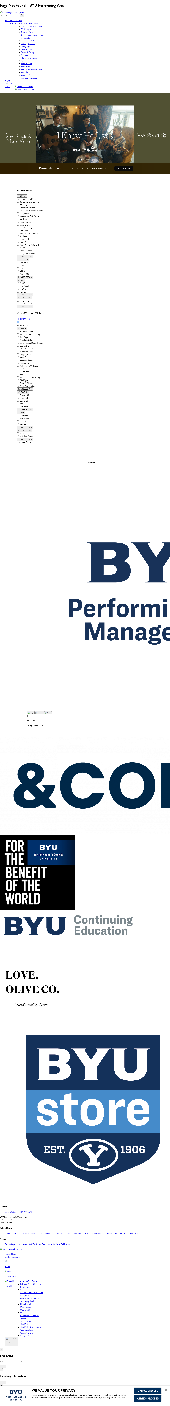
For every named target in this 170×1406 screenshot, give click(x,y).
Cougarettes (25, 37)
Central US (24, 268)
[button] (165, 1390)
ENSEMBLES (10, 23)
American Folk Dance (29, 23)
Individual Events (26, 303)
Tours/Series (24, 300)
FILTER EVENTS (23, 319)
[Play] (30, 712)
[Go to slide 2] (83, 159)
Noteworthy (25, 55)
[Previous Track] (39, 712)
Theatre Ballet (26, 63)
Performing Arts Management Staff (19, 1244)
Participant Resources (42, 1244)
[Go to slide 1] (81, 159)
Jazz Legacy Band (28, 43)
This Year (23, 289)
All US (22, 271)
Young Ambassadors (29, 78)
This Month (24, 283)
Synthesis (24, 60)
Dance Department (73, 1233)
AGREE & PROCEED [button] (148, 1398)
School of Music (112, 1233)
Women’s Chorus (27, 75)
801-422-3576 (26, 1212)
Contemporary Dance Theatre (32, 35)
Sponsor (30, 89)
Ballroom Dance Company (31, 26)
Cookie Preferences (12, 1256)
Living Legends (26, 46)
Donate (29, 86)
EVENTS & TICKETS (13, 20)
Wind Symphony (27, 72)
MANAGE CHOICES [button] (148, 1390)
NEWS (7, 80)
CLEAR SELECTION (25, 256)
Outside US (24, 274)
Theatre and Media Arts (128, 1233)
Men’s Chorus (26, 49)
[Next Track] (48, 712)
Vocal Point (25, 66)
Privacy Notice (10, 1254)
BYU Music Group (12, 1233)
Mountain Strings (27, 52)
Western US (24, 262)
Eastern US (24, 265)
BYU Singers (26, 29)
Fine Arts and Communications (93, 1233)
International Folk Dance (30, 40)
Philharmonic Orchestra (30, 58)
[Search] (22, 15)
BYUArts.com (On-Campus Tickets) (34, 1233)
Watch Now (124, 168)
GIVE (7, 86)
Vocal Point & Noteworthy (31, 69)
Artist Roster (56, 1244)
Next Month (24, 286)
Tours (22, 433)
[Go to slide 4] (88, 159)
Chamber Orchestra (29, 32)
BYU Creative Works (57, 1233)
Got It (3, 1367)
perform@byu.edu (12, 1212)
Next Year (23, 291)
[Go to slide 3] (86, 159)
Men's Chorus (25, 224)
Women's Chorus (26, 250)
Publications (66, 1244)
